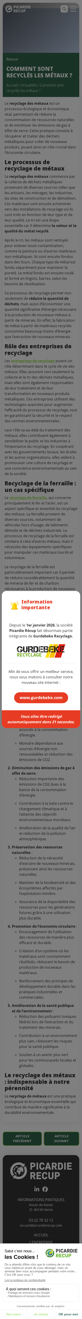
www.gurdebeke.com (41, 697)
